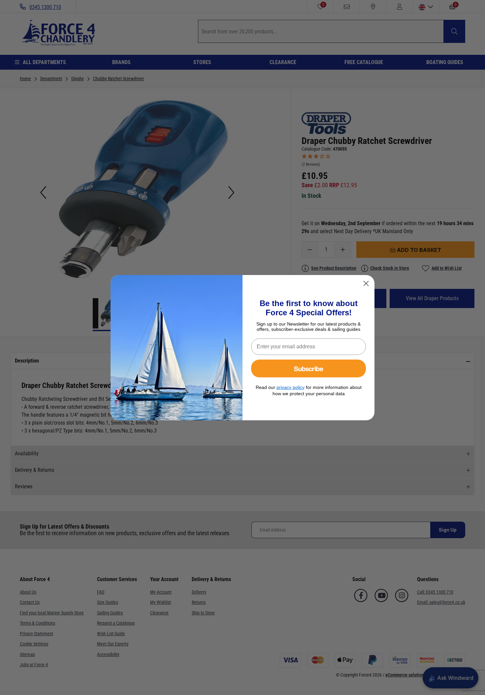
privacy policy (290, 387)
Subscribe (308, 368)
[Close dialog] (366, 283)
